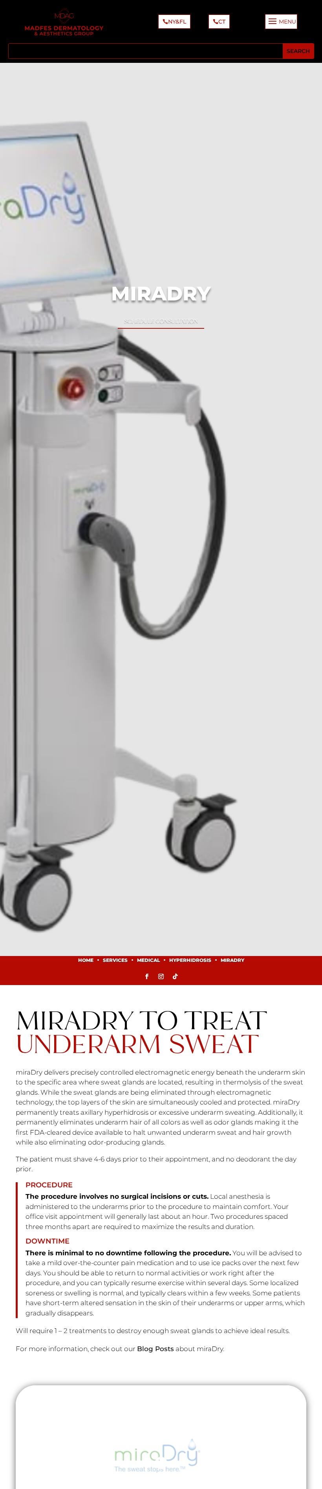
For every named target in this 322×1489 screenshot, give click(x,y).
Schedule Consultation (161, 320)
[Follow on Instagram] (161, 976)
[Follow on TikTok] (175, 976)
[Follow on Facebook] (146, 976)
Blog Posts (155, 1349)
